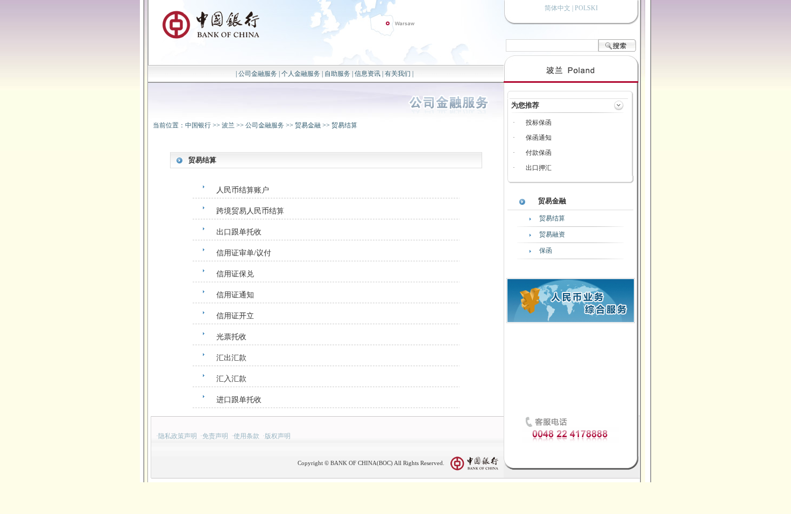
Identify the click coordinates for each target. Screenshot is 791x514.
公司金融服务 (257, 73)
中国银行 (198, 125)
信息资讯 (367, 73)
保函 (545, 250)
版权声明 (278, 436)
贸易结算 (344, 125)
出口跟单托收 (239, 232)
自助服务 (337, 73)
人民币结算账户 (242, 190)
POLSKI (586, 8)
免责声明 (215, 436)
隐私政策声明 (177, 436)
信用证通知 (235, 295)
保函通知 (539, 137)
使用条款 (246, 436)
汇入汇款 (231, 379)
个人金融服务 (300, 73)
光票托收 (231, 337)
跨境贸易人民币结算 (250, 211)
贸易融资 (552, 234)
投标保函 (539, 122)
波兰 (228, 125)
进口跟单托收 (239, 400)
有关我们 (398, 73)
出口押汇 (539, 168)
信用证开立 (235, 316)
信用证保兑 (235, 274)
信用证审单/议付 (243, 253)
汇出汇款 (231, 358)
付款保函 (539, 152)
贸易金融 (308, 125)
